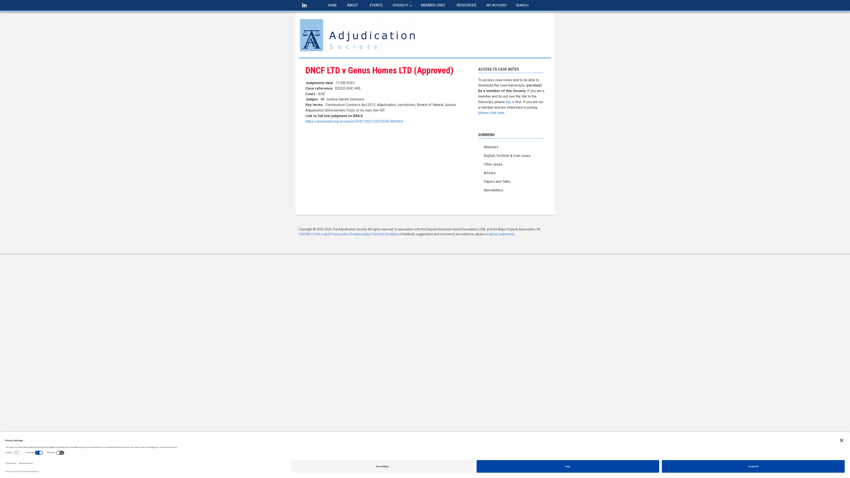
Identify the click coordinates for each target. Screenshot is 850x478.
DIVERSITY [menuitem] (400, 5)
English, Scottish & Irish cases (507, 156)
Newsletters (493, 190)
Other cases (493, 164)
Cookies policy (360, 234)
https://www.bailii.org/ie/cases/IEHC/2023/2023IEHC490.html (354, 121)
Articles (490, 173)
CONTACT (306, 234)
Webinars (491, 147)
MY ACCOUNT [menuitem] (497, 5)
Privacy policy (339, 234)
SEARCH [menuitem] (522, 5)
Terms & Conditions (385, 234)
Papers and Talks (497, 181)
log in (510, 102)
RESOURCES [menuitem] (466, 5)
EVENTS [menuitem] (376, 5)
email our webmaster (500, 234)
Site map (321, 234)
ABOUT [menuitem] (352, 5)
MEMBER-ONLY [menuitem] (433, 5)
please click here (491, 113)
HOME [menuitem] (332, 5)
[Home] (359, 35)
